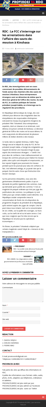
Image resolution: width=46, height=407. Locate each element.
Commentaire (7, 287)
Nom (4, 305)
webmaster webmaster (25, 48)
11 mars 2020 (9, 48)
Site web (5, 319)
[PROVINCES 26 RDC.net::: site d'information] (23, 9)
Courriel (5, 312)
